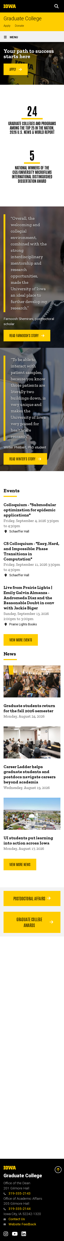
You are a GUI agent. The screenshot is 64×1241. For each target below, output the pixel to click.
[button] (56, 6)
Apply (7, 25)
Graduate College (23, 18)
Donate (19, 25)
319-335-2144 (19, 1209)
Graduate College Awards (29, 921)
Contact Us (16, 1219)
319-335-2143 (19, 1193)
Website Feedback (22, 1224)
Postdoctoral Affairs (29, 898)
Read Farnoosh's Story (24, 335)
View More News (19, 864)
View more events (20, 639)
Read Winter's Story (22, 458)
